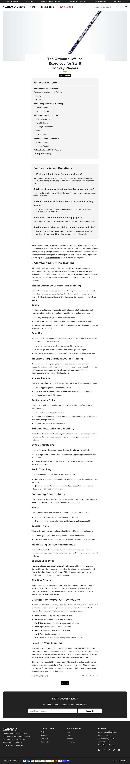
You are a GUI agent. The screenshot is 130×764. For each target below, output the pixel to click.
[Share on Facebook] (83, 675)
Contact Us (45, 742)
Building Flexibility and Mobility (46, 115)
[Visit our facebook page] (99, 750)
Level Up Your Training (42, 154)
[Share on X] (87, 675)
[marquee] (65, 1)
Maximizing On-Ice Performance (46, 138)
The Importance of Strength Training (48, 92)
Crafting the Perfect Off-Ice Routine (47, 150)
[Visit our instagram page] (104, 750)
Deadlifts (39, 100)
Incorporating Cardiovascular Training (48, 104)
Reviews (44, 735)
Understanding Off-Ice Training (46, 88)
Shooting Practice (42, 146)
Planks (38, 131)
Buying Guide (66, 7)
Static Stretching (42, 123)
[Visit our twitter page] (113, 750)
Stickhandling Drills (43, 142)
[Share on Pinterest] (94, 675)
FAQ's (43, 732)
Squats (38, 96)
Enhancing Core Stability (43, 127)
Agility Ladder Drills (43, 111)
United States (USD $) (102, 7)
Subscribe (90, 711)
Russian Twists (41, 134)
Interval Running (42, 107)
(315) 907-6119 (103, 735)
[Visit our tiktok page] (109, 750)
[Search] (121, 7)
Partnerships (71, 742)
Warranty (70, 739)
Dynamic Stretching (43, 119)
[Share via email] (97, 675)
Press (69, 735)
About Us (22, 7)
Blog (68, 732)
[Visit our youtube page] (118, 750)
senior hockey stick (52, 258)
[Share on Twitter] (90, 675)
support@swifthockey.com (108, 732)
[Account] (117, 7)
